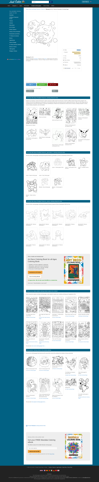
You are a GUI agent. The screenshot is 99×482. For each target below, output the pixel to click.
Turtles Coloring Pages (83, 375)
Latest (21, 5)
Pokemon (43, 9)
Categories (14, 5)
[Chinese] (56, 470)
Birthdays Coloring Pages (83, 316)
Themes (11, 20)
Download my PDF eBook (35, 272)
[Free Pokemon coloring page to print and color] (31, 136)
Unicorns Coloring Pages (31, 370)
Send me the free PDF (34, 451)
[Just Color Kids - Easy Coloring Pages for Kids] (41, 470)
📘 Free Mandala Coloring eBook (13, 59)
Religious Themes (13, 51)
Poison (45, 58)
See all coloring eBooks (34, 276)
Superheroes (12, 40)
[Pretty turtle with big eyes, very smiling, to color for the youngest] (71, 385)
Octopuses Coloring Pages (84, 341)
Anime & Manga (12, 42)
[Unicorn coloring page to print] (31, 367)
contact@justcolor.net (86, 477)
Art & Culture (12, 27)
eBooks (52, 5)
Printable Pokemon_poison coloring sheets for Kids (49, 201)
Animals (11, 23)
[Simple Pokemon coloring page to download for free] (58, 143)
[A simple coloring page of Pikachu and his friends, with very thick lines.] (58, 364)
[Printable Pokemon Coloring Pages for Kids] (26, 425)
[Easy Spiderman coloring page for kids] (71, 370)
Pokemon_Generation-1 (76, 52)
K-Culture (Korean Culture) (15, 44)
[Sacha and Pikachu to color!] (58, 118)
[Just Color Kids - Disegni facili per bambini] (51, 470)
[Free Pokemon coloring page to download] (84, 137)
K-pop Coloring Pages (57, 340)
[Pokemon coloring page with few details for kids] (71, 123)
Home (9, 5)
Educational (11, 25)
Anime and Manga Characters (34, 9)
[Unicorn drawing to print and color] (31, 393)
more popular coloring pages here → (38, 401)
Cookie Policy (64, 467)
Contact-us (54, 467)
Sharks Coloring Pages (70, 316)
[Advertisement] (42, 71)
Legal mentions (59, 467)
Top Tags (50, 467)
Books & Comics (13, 46)
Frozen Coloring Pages (44, 398)
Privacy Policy (69, 467)
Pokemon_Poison (77, 53)
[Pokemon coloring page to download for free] (71, 141)
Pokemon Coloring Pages (57, 368)
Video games (12, 48)
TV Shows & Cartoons (14, 35)
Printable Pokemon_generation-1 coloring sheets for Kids (51, 152)
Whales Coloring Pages (31, 317)
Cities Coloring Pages (57, 317)
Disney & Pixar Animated (14, 31)
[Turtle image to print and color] (84, 370)
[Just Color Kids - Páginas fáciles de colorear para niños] (47, 470)
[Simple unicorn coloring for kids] (45, 367)
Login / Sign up (85, 1)
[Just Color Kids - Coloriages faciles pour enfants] (44, 470)
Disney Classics (12, 29)
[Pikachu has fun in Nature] (31, 123)
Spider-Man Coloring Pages (71, 375)
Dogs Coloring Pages (70, 341)
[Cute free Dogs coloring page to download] (71, 337)
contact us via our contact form (71, 477)
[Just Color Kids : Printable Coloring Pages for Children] (17, 1)
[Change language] (90, 2)
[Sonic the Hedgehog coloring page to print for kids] (58, 393)
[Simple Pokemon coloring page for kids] (45, 135)
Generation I (36, 58)
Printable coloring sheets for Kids (36, 425)
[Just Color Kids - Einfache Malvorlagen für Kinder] (54, 470)
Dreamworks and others (14, 33)
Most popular (26, 5)
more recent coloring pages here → (38, 345)
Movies (10, 38)
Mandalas (11, 15)
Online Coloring (46, 5)
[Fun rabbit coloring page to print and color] (84, 392)
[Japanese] (58, 470)
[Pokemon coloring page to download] (84, 116)
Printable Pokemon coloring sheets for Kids (47, 97)
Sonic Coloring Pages (57, 398)
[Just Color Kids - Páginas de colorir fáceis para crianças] (49, 470)
